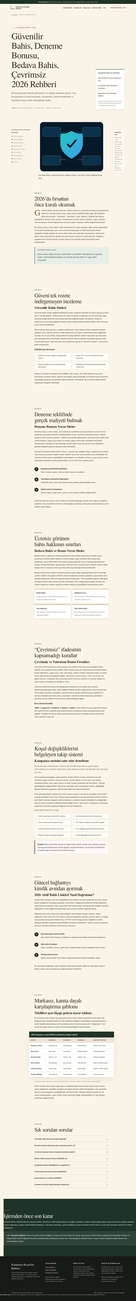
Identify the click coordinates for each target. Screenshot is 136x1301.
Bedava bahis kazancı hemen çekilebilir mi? (51, 1158)
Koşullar (86, 8)
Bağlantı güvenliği (50, 1270)
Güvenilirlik (67, 8)
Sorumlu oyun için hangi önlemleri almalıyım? (52, 1184)
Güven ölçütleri (18, 139)
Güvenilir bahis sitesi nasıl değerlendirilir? (50, 1139)
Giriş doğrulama (18, 155)
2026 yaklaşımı (18, 136)
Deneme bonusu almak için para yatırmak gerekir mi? (55, 1145)
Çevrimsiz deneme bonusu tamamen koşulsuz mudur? (54, 1152)
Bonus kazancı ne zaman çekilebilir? (48, 1178)
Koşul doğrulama (50, 1267)
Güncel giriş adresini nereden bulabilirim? (50, 1171)
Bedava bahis (18, 146)
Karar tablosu (18, 159)
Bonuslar (77, 8)
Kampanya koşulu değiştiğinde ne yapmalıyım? (52, 1165)
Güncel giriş (96, 8)
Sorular (16, 162)
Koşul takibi (17, 152)
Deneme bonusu (19, 142)
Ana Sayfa (14, 14)
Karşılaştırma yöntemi (51, 1272)
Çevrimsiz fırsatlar (19, 149)
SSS (104, 8)
